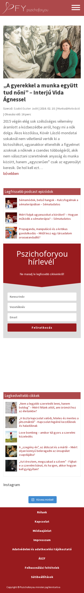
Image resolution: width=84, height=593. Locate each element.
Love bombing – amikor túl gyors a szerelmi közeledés (47, 434)
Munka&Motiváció (68, 108)
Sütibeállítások (42, 577)
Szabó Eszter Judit (26, 108)
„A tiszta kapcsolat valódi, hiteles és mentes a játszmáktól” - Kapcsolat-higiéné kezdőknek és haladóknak (49, 422)
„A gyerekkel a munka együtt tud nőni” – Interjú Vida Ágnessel (40, 92)
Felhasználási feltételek (42, 568)
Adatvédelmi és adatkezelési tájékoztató (42, 549)
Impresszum (42, 540)
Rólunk (42, 512)
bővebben (11, 173)
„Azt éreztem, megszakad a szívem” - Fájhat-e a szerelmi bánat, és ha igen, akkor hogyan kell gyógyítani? (48, 465)
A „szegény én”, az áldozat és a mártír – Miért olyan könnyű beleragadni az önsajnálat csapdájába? (48, 451)
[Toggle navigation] (76, 8)
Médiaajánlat (42, 531)
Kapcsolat (42, 521)
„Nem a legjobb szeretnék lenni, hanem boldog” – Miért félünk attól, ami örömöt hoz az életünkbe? (47, 407)
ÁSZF (42, 558)
